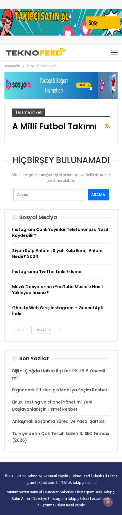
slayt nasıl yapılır (71, 505)
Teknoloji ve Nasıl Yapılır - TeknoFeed (59, 476)
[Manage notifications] (108, 502)
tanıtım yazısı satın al (24, 492)
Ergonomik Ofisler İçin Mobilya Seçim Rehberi (60, 390)
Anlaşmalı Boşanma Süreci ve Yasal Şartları (59, 421)
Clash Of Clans (105, 476)
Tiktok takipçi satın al (79, 482)
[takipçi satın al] (61, 22)
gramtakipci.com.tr (42, 482)
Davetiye (40, 498)
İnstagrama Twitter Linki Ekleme (46, 272)
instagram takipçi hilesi (70, 498)
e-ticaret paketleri (60, 492)
